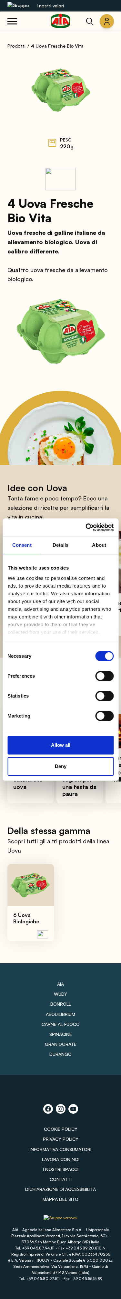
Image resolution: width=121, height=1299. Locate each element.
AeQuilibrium (60, 1014)
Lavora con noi (60, 1159)
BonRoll (60, 1004)
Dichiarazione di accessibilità (60, 1189)
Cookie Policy (60, 1129)
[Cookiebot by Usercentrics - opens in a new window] (86, 527)
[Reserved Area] (107, 21)
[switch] (104, 676)
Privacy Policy (60, 1139)
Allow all (60, 745)
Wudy (60, 994)
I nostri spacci (60, 1169)
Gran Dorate (60, 1044)
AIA (60, 984)
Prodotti (16, 46)
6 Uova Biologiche (26, 918)
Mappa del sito (60, 1199)
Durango (60, 1054)
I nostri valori (50, 5)
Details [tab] (60, 545)
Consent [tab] (22, 545)
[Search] (90, 21)
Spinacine (60, 1034)
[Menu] (12, 21)
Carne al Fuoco (61, 1024)
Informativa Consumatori (60, 1149)
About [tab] (99, 545)
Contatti (61, 1179)
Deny (60, 766)
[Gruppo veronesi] (60, 1220)
